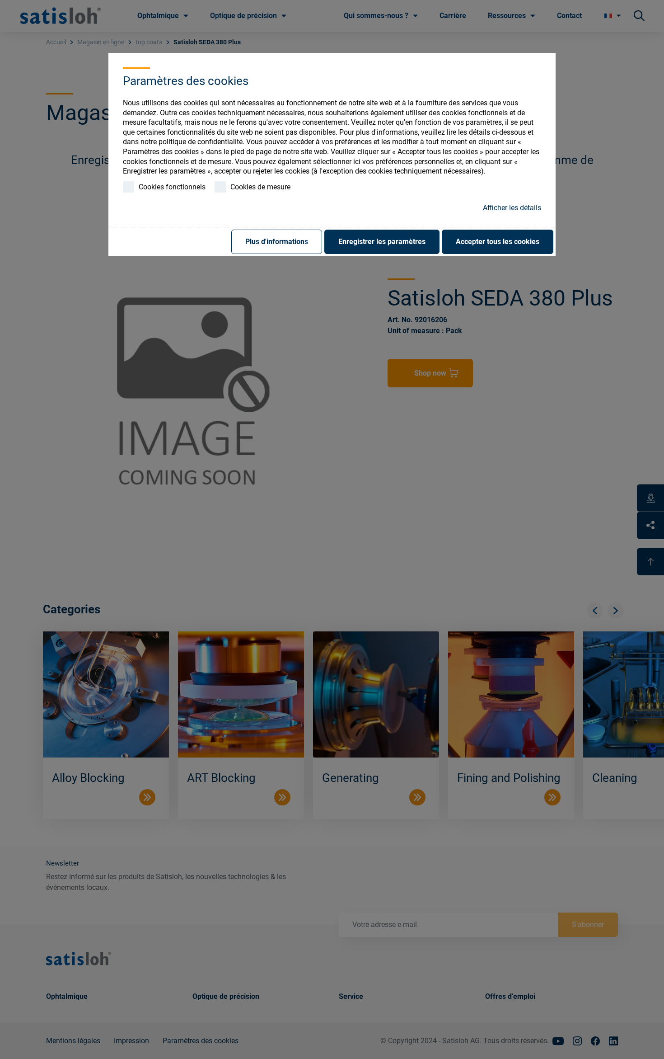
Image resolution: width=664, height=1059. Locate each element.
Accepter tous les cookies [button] (497, 241)
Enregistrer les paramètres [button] (382, 241)
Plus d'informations (276, 241)
